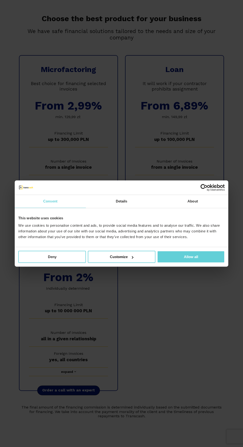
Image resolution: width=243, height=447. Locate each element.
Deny (52, 257)
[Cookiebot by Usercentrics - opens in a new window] (204, 187)
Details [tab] (121, 201)
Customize (119, 257)
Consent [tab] (50, 201)
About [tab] (192, 201)
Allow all (191, 257)
